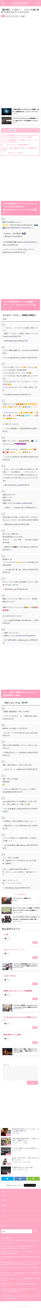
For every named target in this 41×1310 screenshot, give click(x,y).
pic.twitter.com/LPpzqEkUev (25, 635)
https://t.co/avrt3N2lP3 (14, 236)
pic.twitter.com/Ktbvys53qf (23, 503)
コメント (6, 1065)
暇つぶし (4, 1225)
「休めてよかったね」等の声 (14, 152)
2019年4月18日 (23, 524)
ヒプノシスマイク (13, 16)
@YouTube (26, 228)
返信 (35, 942)
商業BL (4, 1205)
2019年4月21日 (19, 252)
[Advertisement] (20, 42)
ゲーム (4, 1220)
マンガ (4, 1215)
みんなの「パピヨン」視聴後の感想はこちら (19, 144)
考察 (23, 16)
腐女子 (4, 1200)
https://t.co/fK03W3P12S (13, 228)
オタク (3, 15)
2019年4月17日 (22, 341)
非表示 (12, 130)
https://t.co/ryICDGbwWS (25, 242)
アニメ (4, 1210)
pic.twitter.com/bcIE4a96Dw (28, 520)
